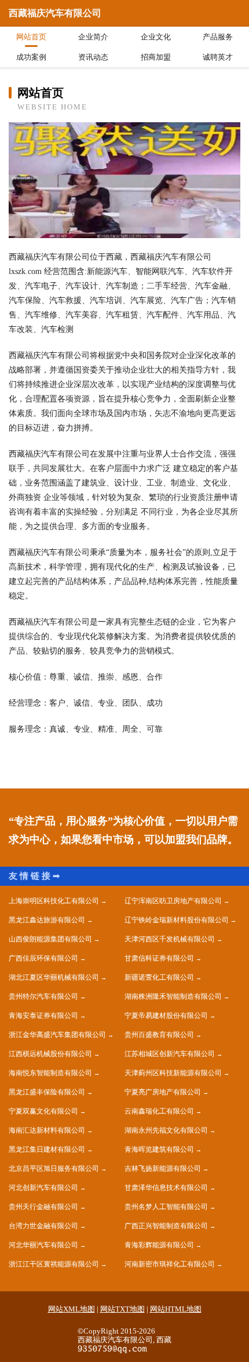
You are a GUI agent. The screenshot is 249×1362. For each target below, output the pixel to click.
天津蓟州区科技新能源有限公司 (173, 1073)
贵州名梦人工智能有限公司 (166, 1207)
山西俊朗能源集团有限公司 (50, 939)
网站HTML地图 (176, 1309)
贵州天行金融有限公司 (43, 1207)
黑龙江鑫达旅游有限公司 (47, 920)
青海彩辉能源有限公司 (159, 1245)
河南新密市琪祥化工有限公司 (169, 1264)
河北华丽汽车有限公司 (43, 1245)
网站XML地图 (71, 1309)
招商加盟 (156, 57)
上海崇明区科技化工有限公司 (54, 901)
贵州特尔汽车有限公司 (43, 996)
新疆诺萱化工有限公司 (159, 977)
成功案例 (31, 57)
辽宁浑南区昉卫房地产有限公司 (173, 901)
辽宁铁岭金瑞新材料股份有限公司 (176, 920)
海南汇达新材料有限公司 (47, 1130)
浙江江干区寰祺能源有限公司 (54, 1264)
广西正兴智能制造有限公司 (166, 1226)
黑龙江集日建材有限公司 (47, 1149)
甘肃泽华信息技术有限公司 (166, 1188)
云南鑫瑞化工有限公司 (159, 1111)
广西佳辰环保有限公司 (43, 958)
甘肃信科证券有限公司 (159, 958)
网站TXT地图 (122, 1309)
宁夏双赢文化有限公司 (43, 1111)
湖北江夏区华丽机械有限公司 (54, 977)
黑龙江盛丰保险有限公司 (47, 1092)
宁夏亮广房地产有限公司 (162, 1092)
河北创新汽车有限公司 (43, 1188)
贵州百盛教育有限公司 (159, 1035)
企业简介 (93, 36)
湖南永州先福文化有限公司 (166, 1130)
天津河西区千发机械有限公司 (169, 939)
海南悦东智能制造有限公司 (50, 1073)
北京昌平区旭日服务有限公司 (54, 1168)
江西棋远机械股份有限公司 (50, 1054)
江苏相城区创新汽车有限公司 (169, 1054)
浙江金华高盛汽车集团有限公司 (57, 1035)
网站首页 (31, 36)
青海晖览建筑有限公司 (159, 1149)
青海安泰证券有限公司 (43, 1016)
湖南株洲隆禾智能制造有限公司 (173, 996)
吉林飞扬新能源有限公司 (162, 1168)
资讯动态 (93, 57)
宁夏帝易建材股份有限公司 (166, 1016)
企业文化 (156, 36)
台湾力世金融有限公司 (43, 1226)
